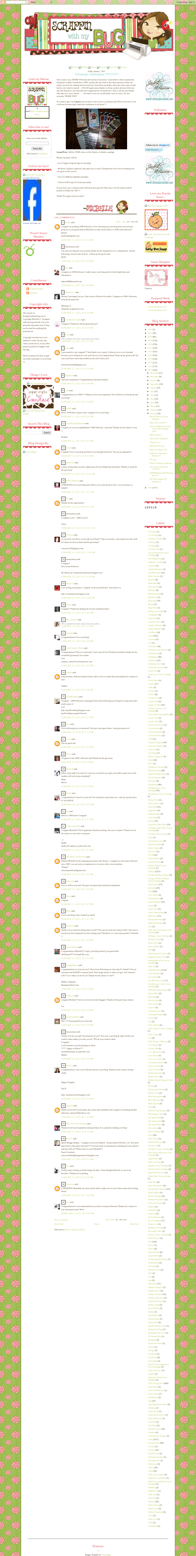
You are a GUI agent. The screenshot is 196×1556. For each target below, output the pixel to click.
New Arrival (153, 1128)
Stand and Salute (155, 1343)
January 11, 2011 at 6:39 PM (77, 369)
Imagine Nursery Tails (157, 957)
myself (69, 448)
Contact (151, 691)
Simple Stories (154, 1291)
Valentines (152, 1464)
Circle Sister (153, 680)
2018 (150, 344)
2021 (150, 333)
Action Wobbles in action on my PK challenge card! (160, 428)
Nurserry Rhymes (155, 1142)
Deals (150, 760)
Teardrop (152, 1408)
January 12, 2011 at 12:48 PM (78, 598)
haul (150, 926)
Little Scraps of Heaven (158, 1041)
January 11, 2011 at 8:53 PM (77, 456)
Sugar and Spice (155, 1370)
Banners (151, 580)
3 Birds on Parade (155, 539)
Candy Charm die (155, 625)
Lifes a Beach (153, 1025)
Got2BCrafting (72, 697)
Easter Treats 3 (154, 803)
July (152, 391)
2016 (150, 352)
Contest (151, 694)
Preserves (152, 1214)
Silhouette (152, 1284)
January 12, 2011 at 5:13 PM (77, 732)
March (153, 406)
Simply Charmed (155, 1294)
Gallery (151, 871)
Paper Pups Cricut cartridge (159, 1176)
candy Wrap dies (155, 629)
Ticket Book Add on (156, 1415)
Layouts (151, 1007)
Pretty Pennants (154, 1217)
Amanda (69, 633)
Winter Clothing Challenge (161, 463)
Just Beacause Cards (156, 980)
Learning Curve (154, 1011)
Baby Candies (154, 576)
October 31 (152, 1146)
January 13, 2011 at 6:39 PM (77, 1025)
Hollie (68, 793)
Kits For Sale (153, 1000)
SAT (150, 1242)
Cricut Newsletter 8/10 (157, 310)
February (154, 410)
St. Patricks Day (154, 1336)
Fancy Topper (154, 848)
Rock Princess (154, 1238)
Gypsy (151, 905)
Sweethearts (153, 1397)
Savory (151, 1245)
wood (150, 1516)
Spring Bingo (153, 1319)
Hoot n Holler (154, 946)
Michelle (34, 293)
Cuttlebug (152, 753)
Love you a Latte (155, 1059)
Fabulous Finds (154, 844)
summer (151, 1374)
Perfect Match (154, 1193)
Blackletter (152, 597)
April (152, 403)
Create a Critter (154, 705)
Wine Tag (152, 1498)
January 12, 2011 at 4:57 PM (77, 717)
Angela (69, 672)
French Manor (154, 858)
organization (153, 1159)
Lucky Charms (154, 1066)
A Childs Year (154, 549)
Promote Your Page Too (32, 223)
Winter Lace (153, 1509)
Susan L (69, 1066)
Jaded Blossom (154, 970)
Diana (68, 896)
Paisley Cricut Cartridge (158, 1169)
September (154, 384)
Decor (150, 763)
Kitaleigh (152, 997)
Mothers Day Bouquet (157, 1111)
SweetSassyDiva (72, 1017)
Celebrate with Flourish (158, 650)
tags (150, 1401)
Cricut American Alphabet (159, 714)
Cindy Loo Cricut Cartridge (159, 674)
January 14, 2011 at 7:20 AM (77, 1195)
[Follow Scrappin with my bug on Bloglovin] (158, 147)
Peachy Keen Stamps (156, 1189)
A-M (67, 390)
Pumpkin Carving (155, 1228)
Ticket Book (153, 1411)
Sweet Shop (153, 1387)
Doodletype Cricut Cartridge (160, 794)
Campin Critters (154, 622)
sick (150, 1277)
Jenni (67, 335)
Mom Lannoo (71, 620)
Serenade (152, 1266)
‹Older (112, 1220)
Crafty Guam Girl (73, 826)
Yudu (150, 1523)
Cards (150, 636)
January (153, 413)
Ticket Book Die (155, 1418)
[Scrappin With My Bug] (32, 220)
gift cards (152, 888)
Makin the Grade (155, 1073)
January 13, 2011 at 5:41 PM (77, 850)
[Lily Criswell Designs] (37, 383)
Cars (150, 643)
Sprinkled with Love (156, 1333)
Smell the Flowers (155, 1301)
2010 (150, 488)
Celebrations (153, 653)
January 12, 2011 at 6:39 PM (77, 762)
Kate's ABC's (153, 993)
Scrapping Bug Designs (158, 1259)
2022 (150, 329)
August (153, 388)
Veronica (69, 535)
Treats (150, 1439)
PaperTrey (152, 1182)
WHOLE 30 (153, 1491)
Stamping (152, 1340)
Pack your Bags (154, 1162)
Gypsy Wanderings (156, 912)
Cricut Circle (153, 721)
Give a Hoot (153, 895)
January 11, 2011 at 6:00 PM (77, 261)
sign (150, 1280)
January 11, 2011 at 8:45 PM (77, 417)
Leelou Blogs (106, 1555)
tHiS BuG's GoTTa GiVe (76, 857)
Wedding (152, 1487)
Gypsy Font (153, 909)
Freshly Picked (154, 862)
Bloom (151, 604)
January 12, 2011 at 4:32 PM (77, 666)
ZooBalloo (152, 1526)
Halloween (152, 916)
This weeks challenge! (159, 438)
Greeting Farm (154, 898)
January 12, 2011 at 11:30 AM (78, 552)
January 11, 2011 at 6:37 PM (77, 341)
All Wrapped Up (155, 559)
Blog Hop (152, 601)
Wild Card (152, 1494)
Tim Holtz (152, 1425)
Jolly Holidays (154, 973)
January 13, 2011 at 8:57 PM (77, 1159)
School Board (154, 1252)
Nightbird (69, 376)
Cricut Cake (153, 718)
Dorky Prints (153, 800)
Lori (68, 1202)
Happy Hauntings (155, 923)
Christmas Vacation (156, 667)
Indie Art (151, 966)
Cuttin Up (152, 749)
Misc (150, 1107)
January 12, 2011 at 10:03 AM (78, 528)
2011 (150, 370)
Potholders (152, 1210)
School (151, 1249)
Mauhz (151, 1086)
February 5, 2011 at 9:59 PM (77, 1213)
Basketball (152, 583)
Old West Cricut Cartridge (159, 1149)
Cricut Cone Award (156, 725)
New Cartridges (154, 1132)
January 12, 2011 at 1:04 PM (77, 613)
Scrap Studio (153, 1256)
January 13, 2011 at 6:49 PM (77, 1059)
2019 (150, 340)
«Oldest (107, 1220)
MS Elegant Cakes (156, 1114)
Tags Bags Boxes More (157, 1404)
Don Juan (152, 781)
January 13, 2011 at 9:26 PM (77, 1177)
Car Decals (152, 632)
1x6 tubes (152, 532)
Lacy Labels (153, 1004)
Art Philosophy (154, 573)
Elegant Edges (154, 814)
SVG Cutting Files (155, 1383)
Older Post (134, 1224)
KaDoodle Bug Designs (158, 990)
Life (150, 1021)
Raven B (69, 769)
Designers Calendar (156, 767)
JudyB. (69, 408)
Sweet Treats (153, 1394)
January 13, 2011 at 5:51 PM (77, 958)
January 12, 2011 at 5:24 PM (77, 747)
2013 (150, 363)
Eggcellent (152, 810)
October (153, 380)
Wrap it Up (152, 1519)
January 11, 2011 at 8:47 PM (77, 441)
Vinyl (150, 1471)
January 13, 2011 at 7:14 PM (77, 1099)
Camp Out (152, 618)
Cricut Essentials (155, 732)
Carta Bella (153, 646)
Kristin (68, 222)
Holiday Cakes (154, 939)
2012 (150, 366)
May (152, 399)
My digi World (154, 1118)
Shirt (150, 1273)
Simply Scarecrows (156, 1298)
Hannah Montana (155, 919)
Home (96, 1224)
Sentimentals (153, 1263)
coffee (150, 687)
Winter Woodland (155, 1512)
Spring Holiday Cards (157, 1326)
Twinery (151, 1450)
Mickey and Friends (156, 1089)
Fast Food (152, 851)
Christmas (152, 660)
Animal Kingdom (155, 569)
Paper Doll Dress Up (156, 1173)
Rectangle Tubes (155, 1231)
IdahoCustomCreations (157, 953)
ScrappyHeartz (72, 965)
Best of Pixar (153, 587)
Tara (68, 1166)
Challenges (153, 657)
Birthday (152, 590)
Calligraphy (153, 615)
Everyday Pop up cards (157, 834)
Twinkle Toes (153, 1453)
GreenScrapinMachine (75, 423)
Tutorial (151, 1446)
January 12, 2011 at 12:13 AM (78, 474)
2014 (150, 359)
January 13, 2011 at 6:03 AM (77, 804)
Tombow (151, 1432)
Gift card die (153, 884)
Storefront (152, 1354)
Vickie (68, 754)
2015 (150, 355)
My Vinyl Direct (155, 1125)
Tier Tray (152, 1422)
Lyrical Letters (154, 1069)
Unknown (70, 463)
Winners (151, 1501)
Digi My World (154, 770)
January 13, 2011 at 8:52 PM (77, 1132)
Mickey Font (153, 1093)
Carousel (152, 639)
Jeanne (69, 605)
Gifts (150, 891)
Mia (66, 268)
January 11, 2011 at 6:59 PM (77, 402)
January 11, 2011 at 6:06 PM (77, 313)
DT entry (153, 460)
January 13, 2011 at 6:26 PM (77, 1010)
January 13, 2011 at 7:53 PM (77, 1117)
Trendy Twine (154, 1443)
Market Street (153, 1077)
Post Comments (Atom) (75, 1230)
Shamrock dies (154, 1270)
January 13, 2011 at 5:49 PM (77, 940)
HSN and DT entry (157, 446)
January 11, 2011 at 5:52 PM (77, 240)
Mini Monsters (154, 1100)
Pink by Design (154, 1196)
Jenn (68, 724)
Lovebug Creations (156, 1062)
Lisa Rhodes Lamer (73, 320)
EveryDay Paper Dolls (157, 824)
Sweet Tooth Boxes (156, 1390)
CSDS (150, 739)
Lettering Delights (155, 1014)
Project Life (153, 1224)
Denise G (70, 584)
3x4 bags (152, 546)
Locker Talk (153, 1048)
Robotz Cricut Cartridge (158, 1235)
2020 (150, 337)
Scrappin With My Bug (31, 178)
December (154, 373)
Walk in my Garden (156, 1475)
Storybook (152, 1357)
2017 (150, 348)
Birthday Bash (154, 594)
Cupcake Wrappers (156, 746)
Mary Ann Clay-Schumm (76, 1124)
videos (151, 1467)
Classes (151, 684)
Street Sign (152, 1361)
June (152, 395)
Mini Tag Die (153, 1103)
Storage (151, 1350)
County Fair (153, 701)
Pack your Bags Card (158, 450)
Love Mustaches (155, 1052)
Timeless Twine (154, 1429)
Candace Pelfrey (36, 289)
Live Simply (153, 1045)
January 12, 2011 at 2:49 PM (77, 641)
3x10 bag (152, 542)
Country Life (153, 698)
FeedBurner (43, 154)
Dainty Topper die (155, 756)
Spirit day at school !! (158, 423)
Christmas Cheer (155, 664)
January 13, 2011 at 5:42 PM (77, 874)
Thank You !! (155, 442)
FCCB (150, 855)
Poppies (151, 1207)
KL (67, 499)
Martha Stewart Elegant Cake (160, 1080)
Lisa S (68, 739)
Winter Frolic (153, 1505)
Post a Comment (61, 1220)
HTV (150, 950)
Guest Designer (154, 902)
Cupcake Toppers (155, 742)
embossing (152, 817)
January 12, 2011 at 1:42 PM (77, 626)
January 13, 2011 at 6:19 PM (77, 989)
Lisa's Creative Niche (74, 648)
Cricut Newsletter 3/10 (157, 307)
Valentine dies (154, 1460)
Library (151, 1018)
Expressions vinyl (155, 841)
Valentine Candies (155, 1457)
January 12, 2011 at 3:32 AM (77, 492)
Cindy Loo (152, 671)
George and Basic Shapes (158, 875)
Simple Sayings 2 (155, 1287)
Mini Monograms (155, 1096)
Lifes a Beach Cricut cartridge (160, 1028)
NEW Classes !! (156, 435)
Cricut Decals (153, 728)
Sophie (151, 1312)
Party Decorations (155, 1186)
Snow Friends (153, 1308)
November (154, 377)
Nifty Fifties (153, 1139)
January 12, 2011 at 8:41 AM (77, 507)
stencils (151, 1347)
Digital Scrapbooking (157, 774)
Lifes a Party (153, 1034)
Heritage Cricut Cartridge (158, 936)
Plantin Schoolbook (156, 1200)
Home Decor (153, 943)
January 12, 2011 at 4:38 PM (77, 690)
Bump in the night (155, 611)
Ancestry (152, 566)
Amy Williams (72, 947)
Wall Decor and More (157, 1478)
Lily (150, 1038)
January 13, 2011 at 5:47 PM (77, 904)
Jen (67, 811)
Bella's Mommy (72, 481)
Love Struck (153, 1055)
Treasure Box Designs (157, 1436)
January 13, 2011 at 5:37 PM (77, 819)
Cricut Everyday (155, 735)
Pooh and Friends (155, 1203)
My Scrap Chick (155, 1121)
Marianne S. (70, 292)
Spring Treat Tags (155, 1329)
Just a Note (152, 977)
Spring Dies (153, 1322)
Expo (150, 837)
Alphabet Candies (155, 562)
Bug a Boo (152, 608)
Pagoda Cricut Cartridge (158, 1166)
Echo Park (152, 807)
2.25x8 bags (153, 535)
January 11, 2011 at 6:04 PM (77, 285)
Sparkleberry (153, 1315)
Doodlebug (153, 784)
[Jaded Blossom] (159, 100)
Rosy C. (69, 1139)
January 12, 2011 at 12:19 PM (78, 577)
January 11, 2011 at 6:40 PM (77, 384)
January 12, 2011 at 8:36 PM (77, 786)
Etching (151, 821)
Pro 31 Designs (154, 1221)
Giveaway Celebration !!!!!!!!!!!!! (97, 74)
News (150, 1135)
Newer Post (59, 1224)
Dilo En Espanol (155, 777)
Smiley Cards (153, 1305)
